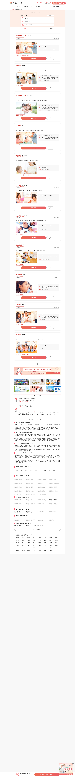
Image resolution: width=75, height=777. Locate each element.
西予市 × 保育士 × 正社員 (17, 525)
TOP (10, 9)
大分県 (34, 550)
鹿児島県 (23, 550)
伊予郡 (45, 470)
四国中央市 (54, 469)
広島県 (51, 545)
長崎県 (28, 550)
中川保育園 (18, 185)
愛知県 (39, 542)
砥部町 (54, 470)
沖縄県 (51, 550)
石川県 (17, 542)
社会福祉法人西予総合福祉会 (20, 156)
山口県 (17, 547)
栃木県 (39, 540)
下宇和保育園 (19, 245)
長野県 (56, 540)
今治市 (21, 469)
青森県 (34, 537)
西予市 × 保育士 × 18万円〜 (29, 511)
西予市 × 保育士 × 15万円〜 (18, 511)
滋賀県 (34, 545)
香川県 (39, 547)
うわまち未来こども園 (21, 35)
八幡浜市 (31, 469)
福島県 (28, 537)
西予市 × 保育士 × (24, 401)
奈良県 (39, 545)
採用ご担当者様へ (56, 6)
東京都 (56, 537)
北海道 (17, 537)
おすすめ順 (24, 28)
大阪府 (17, 545)
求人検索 (18, 6)
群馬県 (45, 540)
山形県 (45, 537)
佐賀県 (45, 550)
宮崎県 (39, 550)
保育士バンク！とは (28, 6)
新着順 (51, 28)
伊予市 (50, 469)
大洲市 (45, 469)
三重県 (56, 542)
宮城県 (23, 537)
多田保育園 (18, 125)
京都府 (28, 545)
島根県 (23, 547)
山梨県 (28, 542)
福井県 (34, 542)
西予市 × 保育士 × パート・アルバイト (31, 525)
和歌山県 (45, 545)
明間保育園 (18, 65)
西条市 (40, 469)
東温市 (21, 470)
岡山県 (56, 545)
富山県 (23, 542)
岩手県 (39, 537)
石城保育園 (18, 304)
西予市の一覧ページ (21, 406)
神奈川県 (18, 540)
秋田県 (51, 537)
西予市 (17, 470)
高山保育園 (18, 155)
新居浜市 (35, 469)
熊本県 (17, 550)
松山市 (17, 469)
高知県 (51, 547)
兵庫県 (23, 545)
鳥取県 (28, 547)
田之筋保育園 (19, 274)
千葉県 (28, 540)
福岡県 (56, 547)
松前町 (50, 470)
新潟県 (51, 540)
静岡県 (45, 542)
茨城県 (34, 540)
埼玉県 (23, 540)
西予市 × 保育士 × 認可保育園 (53, 499)
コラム (47, 6)
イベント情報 (37, 6)
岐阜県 (51, 542)
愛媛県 (13, 9)
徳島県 (45, 547)
